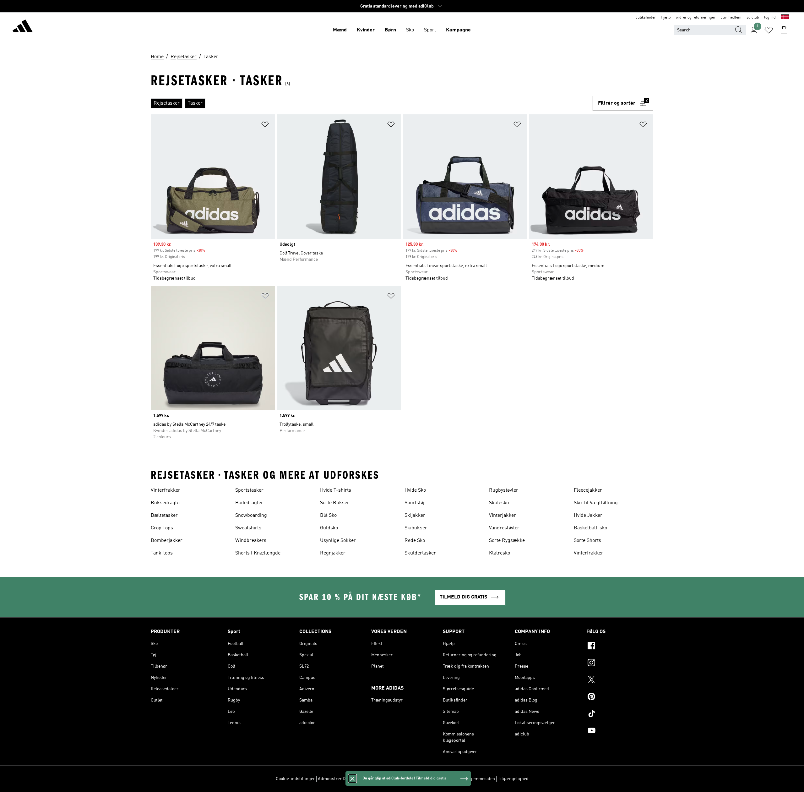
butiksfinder (645, 17)
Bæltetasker (164, 515)
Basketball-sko (590, 528)
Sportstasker (249, 490)
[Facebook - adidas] (619, 646)
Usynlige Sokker (338, 540)
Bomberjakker (166, 540)
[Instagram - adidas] (619, 663)
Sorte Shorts (587, 540)
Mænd (340, 30)
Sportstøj (414, 502)
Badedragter (249, 502)
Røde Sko (415, 540)
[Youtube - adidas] (619, 731)
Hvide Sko (415, 490)
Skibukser (416, 528)
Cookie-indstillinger (295, 779)
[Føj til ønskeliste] (265, 125)
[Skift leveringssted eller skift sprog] (784, 18)
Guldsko (329, 528)
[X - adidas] (619, 680)
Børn (390, 30)
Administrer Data (334, 779)
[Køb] (23, 27)
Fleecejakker (588, 490)
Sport (430, 30)
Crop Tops (162, 528)
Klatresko (499, 553)
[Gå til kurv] (783, 30)
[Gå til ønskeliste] (768, 30)
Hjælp (666, 17)
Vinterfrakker (165, 490)
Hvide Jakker (588, 515)
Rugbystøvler (503, 490)
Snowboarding (251, 515)
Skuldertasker (420, 553)
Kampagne (458, 30)
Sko (410, 30)
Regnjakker (332, 553)
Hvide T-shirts (335, 490)
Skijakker (415, 515)
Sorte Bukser (334, 502)
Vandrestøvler (504, 528)
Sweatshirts (248, 528)
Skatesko (499, 502)
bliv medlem (731, 17)
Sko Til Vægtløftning (596, 502)
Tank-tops (162, 553)
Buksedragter (166, 502)
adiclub (753, 17)
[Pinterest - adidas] (619, 697)
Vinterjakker (502, 515)
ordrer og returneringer (695, 17)
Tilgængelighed (513, 779)
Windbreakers (250, 540)
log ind (770, 17)
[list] (372, 103)
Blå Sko (328, 515)
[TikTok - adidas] (619, 714)
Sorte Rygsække (507, 540)
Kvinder (366, 30)
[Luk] (352, 778)
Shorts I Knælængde (257, 553)
